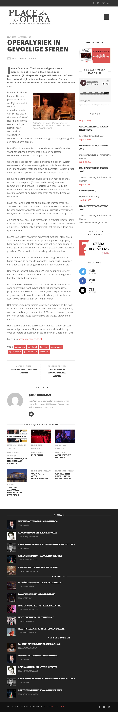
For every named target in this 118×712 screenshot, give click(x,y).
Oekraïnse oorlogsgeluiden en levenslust (40, 582)
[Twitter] (103, 3)
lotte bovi (44, 347)
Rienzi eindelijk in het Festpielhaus (36, 617)
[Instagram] (98, 3)
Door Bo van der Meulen (28, 609)
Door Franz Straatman (27, 633)
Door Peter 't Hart (25, 598)
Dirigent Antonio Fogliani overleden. (38, 521)
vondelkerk (44, 352)
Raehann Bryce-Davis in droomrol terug (39, 644)
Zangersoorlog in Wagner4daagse (36, 594)
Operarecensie (25, 37)
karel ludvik (32, 347)
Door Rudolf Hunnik (26, 586)
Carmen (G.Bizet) (87, 190)
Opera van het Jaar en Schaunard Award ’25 (17, 461)
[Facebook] (93, 3)
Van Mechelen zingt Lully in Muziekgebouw (63, 476)
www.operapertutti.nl (30, 339)
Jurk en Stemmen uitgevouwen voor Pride (40, 555)
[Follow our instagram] (82, 290)
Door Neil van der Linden (28, 560)
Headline (22, 445)
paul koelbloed (30, 352)
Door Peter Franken (26, 621)
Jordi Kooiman (18, 58)
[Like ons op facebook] (82, 280)
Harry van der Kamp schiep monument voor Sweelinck (46, 544)
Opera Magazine (84, 105)
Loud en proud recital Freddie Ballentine (39, 605)
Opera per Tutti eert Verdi (63, 456)
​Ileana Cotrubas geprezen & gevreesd (37, 532)
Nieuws (12, 449)
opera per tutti (15, 352)
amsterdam (20, 347)
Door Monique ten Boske (28, 537)
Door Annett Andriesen (27, 648)
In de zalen (37, 455)
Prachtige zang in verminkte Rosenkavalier (41, 628)
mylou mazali (56, 347)
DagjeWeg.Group (55, 707)
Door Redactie (23, 525)
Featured (11, 37)
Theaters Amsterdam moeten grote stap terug (14, 491)
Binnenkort (36, 445)
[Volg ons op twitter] (82, 271)
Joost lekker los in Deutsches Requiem (38, 567)
